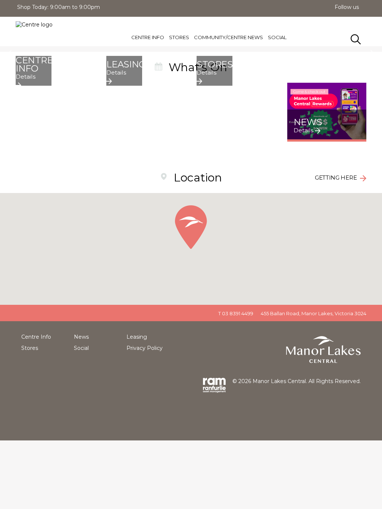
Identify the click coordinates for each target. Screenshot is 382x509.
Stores (29, 348)
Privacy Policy (144, 348)
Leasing (136, 336)
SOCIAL (277, 37)
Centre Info (36, 336)
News (81, 336)
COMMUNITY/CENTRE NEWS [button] (228, 37)
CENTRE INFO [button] (147, 37)
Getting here (336, 177)
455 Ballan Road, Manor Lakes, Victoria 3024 (313, 313)
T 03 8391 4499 (235, 313)
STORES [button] (179, 37)
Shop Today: (32, 7)
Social (81, 348)
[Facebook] (364, 7)
